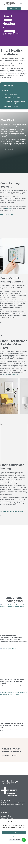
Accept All (14, 832)
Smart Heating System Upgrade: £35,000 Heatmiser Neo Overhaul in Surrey (12, 725)
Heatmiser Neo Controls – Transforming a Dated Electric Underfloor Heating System (11, 637)
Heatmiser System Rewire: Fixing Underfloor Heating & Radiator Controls (12, 681)
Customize (14, 836)
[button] (21, 3)
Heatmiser (8, 208)
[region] (14, 831)
